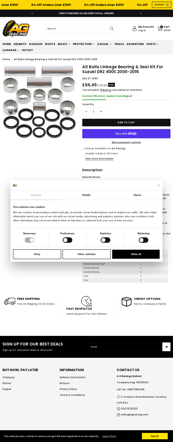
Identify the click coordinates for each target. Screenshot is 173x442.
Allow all (136, 254)
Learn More (109, 436)
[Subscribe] (166, 346)
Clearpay (8, 377)
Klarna (7, 383)
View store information (99, 158)
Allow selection (87, 254)
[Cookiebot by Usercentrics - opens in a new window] (145, 185)
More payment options (126, 142)
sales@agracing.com (134, 414)
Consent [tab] (36, 195)
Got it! (155, 436)
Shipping (105, 90)
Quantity (88, 104)
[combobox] (81, 28)
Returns (64, 383)
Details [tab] (86, 195)
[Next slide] (141, 13)
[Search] (112, 28)
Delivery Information (73, 377)
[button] (164, 28)
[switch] (67, 240)
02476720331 (129, 408)
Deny (37, 254)
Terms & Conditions (72, 395)
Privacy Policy (68, 389)
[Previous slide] (32, 13)
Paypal (7, 389)
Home (6, 59)
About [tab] (137, 195)
